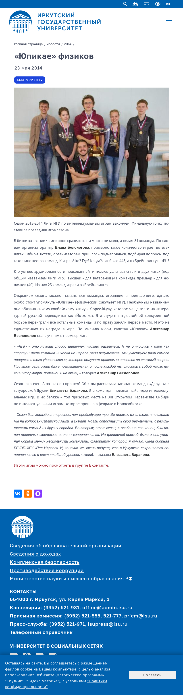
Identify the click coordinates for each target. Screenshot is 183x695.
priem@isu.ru (140, 616)
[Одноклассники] (28, 494)
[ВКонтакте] (18, 494)
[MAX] (38, 494)
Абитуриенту (30, 80)
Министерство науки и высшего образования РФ (71, 579)
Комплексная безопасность (44, 562)
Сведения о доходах (35, 554)
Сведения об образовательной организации (65, 546)
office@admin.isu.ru (107, 608)
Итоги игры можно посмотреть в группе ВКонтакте (61, 465)
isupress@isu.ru (108, 624)
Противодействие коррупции (47, 570)
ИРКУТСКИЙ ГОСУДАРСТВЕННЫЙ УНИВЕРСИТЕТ (69, 22)
